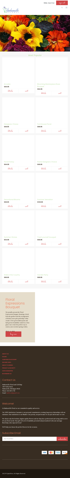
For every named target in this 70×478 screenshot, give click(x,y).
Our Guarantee (7, 371)
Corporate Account (9, 359)
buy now (13, 334)
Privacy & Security (8, 368)
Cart (26, 91)
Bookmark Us (6, 374)
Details (10, 91)
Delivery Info (6, 362)
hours (4, 357)
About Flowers (7, 365)
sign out (62, 3)
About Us (5, 354)
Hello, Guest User (49, 3)
